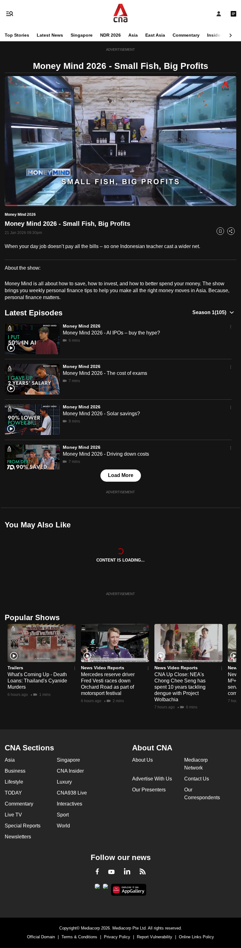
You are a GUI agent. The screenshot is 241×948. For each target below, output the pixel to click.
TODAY (13, 792)
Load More (120, 475)
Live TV (13, 814)
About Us (142, 760)
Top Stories (17, 35)
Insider (214, 35)
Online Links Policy (196, 937)
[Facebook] (97, 872)
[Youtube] (111, 872)
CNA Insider (70, 771)
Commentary (186, 35)
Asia (133, 35)
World (63, 825)
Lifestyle (14, 782)
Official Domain (41, 937)
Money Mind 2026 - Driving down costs (106, 454)
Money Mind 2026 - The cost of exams (105, 373)
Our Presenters (149, 789)
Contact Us (196, 778)
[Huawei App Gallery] (129, 890)
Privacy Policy (117, 937)
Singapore (82, 35)
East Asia (155, 35)
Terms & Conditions (79, 937)
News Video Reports (102, 667)
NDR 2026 (110, 35)
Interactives (69, 803)
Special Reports (22, 825)
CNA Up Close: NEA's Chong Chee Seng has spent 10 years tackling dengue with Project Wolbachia (180, 687)
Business (15, 771)
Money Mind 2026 (81, 326)
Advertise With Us (152, 778)
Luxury (64, 782)
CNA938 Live (72, 792)
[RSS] (143, 872)
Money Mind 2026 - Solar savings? (101, 413)
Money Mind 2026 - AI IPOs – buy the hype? (111, 332)
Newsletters (18, 836)
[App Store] (105, 888)
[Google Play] (97, 888)
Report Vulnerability (154, 937)
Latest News (50, 35)
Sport (63, 814)
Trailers (15, 667)
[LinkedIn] (127, 872)
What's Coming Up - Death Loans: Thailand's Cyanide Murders (37, 681)
